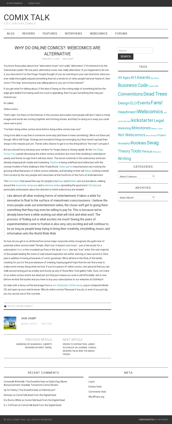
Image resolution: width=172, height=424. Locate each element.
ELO (133, 103)
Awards (143, 77)
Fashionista (146, 419)
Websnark (157, 152)
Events (143, 102)
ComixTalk (153, 86)
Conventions (130, 94)
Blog (11, 33)
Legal (159, 120)
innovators (14, 181)
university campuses (27, 185)
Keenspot (127, 121)
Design (124, 103)
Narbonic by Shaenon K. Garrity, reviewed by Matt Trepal (34, 346)
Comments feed (97, 391)
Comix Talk (27, 17)
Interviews (73, 33)
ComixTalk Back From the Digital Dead (36, 395)
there (65, 249)
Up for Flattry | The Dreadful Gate (21, 390)
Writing (124, 158)
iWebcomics (149, 111)
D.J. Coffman (11, 405)
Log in (92, 381)
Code (143, 85)
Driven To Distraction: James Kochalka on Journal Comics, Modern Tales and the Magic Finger (79, 349)
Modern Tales (157, 129)
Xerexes (8, 395)
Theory (124, 151)
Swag (153, 143)
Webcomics (99, 33)
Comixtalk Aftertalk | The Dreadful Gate (24, 381)
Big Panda (155, 78)
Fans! (157, 103)
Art (133, 77)
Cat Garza (93, 185)
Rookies (138, 142)
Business (127, 85)
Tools (136, 151)
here (19, 249)
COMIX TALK (34, 3)
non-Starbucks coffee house (67, 285)
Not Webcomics (131, 135)
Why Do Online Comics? (20, 306)
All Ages (124, 78)
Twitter (46, 324)
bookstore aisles (51, 185)
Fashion (54, 162)
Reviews (28, 33)
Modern (73, 181)
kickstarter (142, 120)
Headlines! (127, 112)
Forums (121, 33)
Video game (65, 166)
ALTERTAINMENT (14, 3)
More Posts (29, 324)
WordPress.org (96, 396)
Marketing (124, 128)
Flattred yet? (48, 390)
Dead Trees (155, 94)
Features (50, 33)
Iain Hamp (68, 59)
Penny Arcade (151, 135)
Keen (61, 181)
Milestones (141, 128)
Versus (147, 151)
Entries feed (95, 386)
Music (88, 170)
